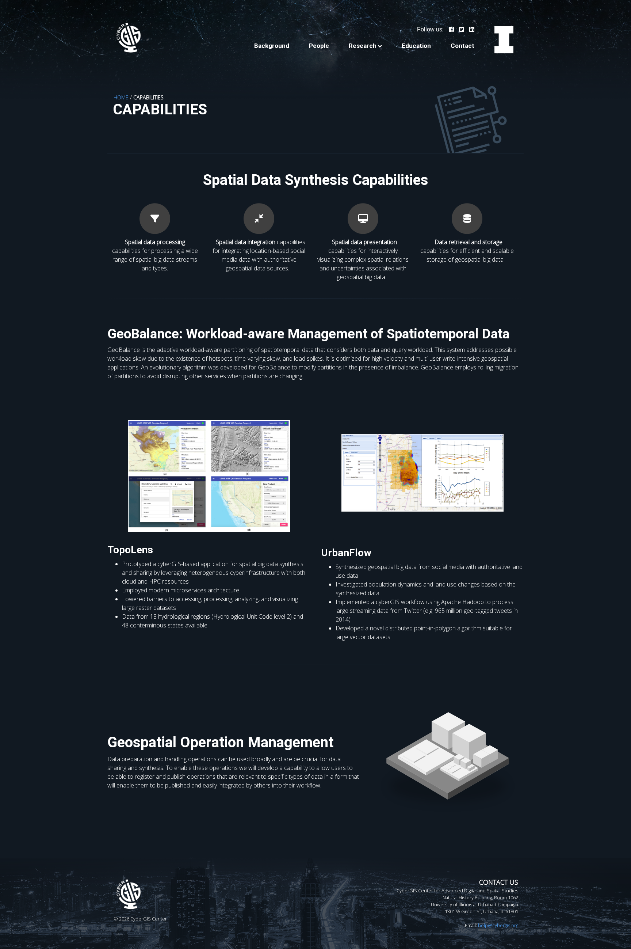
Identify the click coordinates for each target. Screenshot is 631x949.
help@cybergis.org (498, 925)
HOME (121, 97)
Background (271, 45)
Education (416, 45)
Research (362, 45)
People (319, 45)
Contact (462, 45)
